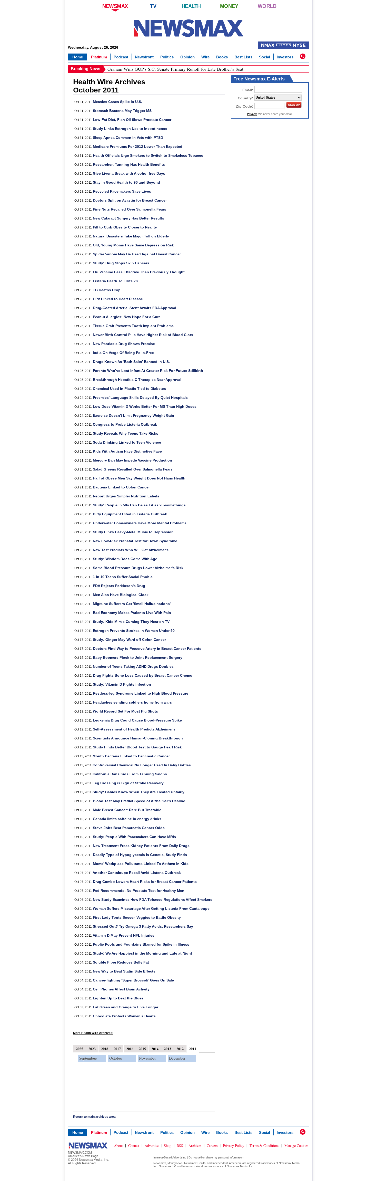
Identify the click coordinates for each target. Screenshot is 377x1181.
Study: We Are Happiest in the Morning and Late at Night (142, 953)
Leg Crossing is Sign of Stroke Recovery (128, 783)
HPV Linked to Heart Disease (118, 299)
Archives (194, 1145)
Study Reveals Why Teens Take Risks (125, 433)
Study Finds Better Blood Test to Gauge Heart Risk (137, 747)
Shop (167, 1145)
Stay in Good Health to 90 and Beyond (126, 182)
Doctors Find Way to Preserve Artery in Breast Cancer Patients (147, 648)
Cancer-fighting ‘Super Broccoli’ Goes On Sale (133, 980)
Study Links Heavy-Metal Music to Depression (133, 532)
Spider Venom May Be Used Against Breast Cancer (137, 254)
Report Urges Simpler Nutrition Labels (126, 496)
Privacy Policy (233, 1145)
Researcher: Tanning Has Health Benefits (129, 164)
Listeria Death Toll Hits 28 (115, 281)
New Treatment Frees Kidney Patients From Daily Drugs (141, 846)
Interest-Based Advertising (169, 1157)
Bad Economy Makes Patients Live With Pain (132, 613)
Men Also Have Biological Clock (120, 595)
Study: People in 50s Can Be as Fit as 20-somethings (139, 505)
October (115, 1058)
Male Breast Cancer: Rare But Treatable (127, 810)
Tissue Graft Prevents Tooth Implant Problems (133, 326)
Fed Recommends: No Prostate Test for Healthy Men (138, 891)
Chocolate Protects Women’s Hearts (124, 1016)
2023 (92, 1048)
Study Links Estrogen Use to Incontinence (130, 129)
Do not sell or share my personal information (215, 1157)
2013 (167, 1048)
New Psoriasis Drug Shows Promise (124, 344)
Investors (285, 57)
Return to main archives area (94, 1117)
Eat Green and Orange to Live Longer (125, 1007)
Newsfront (144, 57)
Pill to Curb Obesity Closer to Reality (125, 227)
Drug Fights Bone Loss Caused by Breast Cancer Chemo (142, 675)
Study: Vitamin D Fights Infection (122, 684)
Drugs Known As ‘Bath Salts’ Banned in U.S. (131, 362)
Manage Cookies (296, 1145)
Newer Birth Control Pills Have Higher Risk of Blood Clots (143, 335)
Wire (205, 57)
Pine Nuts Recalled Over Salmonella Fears (129, 209)
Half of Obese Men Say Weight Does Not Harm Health (139, 478)
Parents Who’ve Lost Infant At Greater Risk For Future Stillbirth (148, 371)
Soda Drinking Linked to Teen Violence (127, 442)
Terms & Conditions (264, 1145)
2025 (79, 1048)
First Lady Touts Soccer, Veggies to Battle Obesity (137, 917)
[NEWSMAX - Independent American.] (188, 28)
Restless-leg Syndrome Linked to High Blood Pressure (140, 693)
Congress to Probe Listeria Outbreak (125, 424)
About (118, 1145)
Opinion (187, 57)
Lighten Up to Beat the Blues (118, 998)
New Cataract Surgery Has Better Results (128, 218)
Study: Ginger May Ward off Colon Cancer (129, 639)
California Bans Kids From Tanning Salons (130, 774)
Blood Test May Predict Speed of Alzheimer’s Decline (139, 801)
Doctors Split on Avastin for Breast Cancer (130, 200)
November (147, 1058)
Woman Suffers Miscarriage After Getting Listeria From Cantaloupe (151, 908)
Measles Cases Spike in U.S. (117, 102)
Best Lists (243, 57)
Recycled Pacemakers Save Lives (122, 191)
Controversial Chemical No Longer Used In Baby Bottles (142, 765)
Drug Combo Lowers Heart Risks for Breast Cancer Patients (145, 882)
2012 (180, 1048)
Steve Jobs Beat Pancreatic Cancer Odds (129, 828)
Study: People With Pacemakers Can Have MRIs (134, 837)
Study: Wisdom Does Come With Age (125, 559)
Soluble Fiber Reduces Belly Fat (121, 962)
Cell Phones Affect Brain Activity (121, 989)
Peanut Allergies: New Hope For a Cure (127, 317)
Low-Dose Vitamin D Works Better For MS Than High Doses (144, 406)
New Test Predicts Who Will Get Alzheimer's (130, 550)
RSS (180, 1145)
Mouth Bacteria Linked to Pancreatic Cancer (131, 756)
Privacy (252, 114)
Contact (133, 1145)
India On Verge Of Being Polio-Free (123, 353)
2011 (192, 1048)
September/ (88, 1058)
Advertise (151, 1145)
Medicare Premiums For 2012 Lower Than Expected (137, 146)
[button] (302, 56)
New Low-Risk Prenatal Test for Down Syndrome (135, 541)
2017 (117, 1048)
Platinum (99, 57)
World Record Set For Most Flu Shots (125, 711)
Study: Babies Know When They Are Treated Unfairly (138, 792)
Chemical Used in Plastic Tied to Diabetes (129, 388)
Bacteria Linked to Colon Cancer (121, 487)
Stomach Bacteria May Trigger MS (122, 111)
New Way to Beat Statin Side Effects (124, 971)
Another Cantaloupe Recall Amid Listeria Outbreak (137, 873)
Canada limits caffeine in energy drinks (127, 819)
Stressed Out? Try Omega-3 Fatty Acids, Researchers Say (143, 926)
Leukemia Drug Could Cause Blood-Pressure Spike (137, 720)
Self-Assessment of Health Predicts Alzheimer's (134, 729)
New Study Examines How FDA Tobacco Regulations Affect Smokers (152, 899)
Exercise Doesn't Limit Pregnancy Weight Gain (133, 415)
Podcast (121, 57)
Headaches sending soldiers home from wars (132, 702)
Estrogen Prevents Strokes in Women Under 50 (134, 631)
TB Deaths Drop (107, 290)
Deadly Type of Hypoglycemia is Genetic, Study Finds (140, 855)
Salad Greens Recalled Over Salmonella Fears (133, 469)
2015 (142, 1048)
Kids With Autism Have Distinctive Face (127, 451)
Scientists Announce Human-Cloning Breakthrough (138, 738)
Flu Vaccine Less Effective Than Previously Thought (139, 272)
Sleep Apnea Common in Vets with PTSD (128, 137)
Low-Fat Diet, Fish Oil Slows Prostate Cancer (132, 120)
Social (264, 57)
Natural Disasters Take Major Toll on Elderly (131, 236)
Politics (167, 57)
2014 (154, 1048)
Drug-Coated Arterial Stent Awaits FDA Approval (134, 308)
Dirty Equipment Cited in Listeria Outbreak (130, 514)
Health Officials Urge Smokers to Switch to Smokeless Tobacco (148, 155)
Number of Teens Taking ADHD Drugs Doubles (133, 666)
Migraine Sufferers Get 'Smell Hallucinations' (132, 604)
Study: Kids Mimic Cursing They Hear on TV (131, 622)
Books (222, 57)
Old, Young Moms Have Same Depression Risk (133, 245)
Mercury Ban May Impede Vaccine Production (132, 460)
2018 (104, 1048)
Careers (212, 1145)
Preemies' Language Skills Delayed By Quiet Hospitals (140, 397)
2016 (129, 1048)
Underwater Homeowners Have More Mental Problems (139, 523)
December (177, 1058)
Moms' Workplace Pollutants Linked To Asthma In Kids (140, 864)
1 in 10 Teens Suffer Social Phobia (123, 577)
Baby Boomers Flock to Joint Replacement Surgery (137, 657)
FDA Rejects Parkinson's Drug (119, 586)
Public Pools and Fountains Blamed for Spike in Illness (141, 944)
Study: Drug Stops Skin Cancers (121, 263)
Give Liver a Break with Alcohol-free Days (129, 173)
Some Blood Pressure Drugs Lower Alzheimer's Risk (138, 568)
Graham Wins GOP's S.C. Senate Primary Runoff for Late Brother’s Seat (175, 69)
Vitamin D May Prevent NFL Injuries (123, 935)
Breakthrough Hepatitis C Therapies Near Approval (137, 380)
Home (77, 57)
